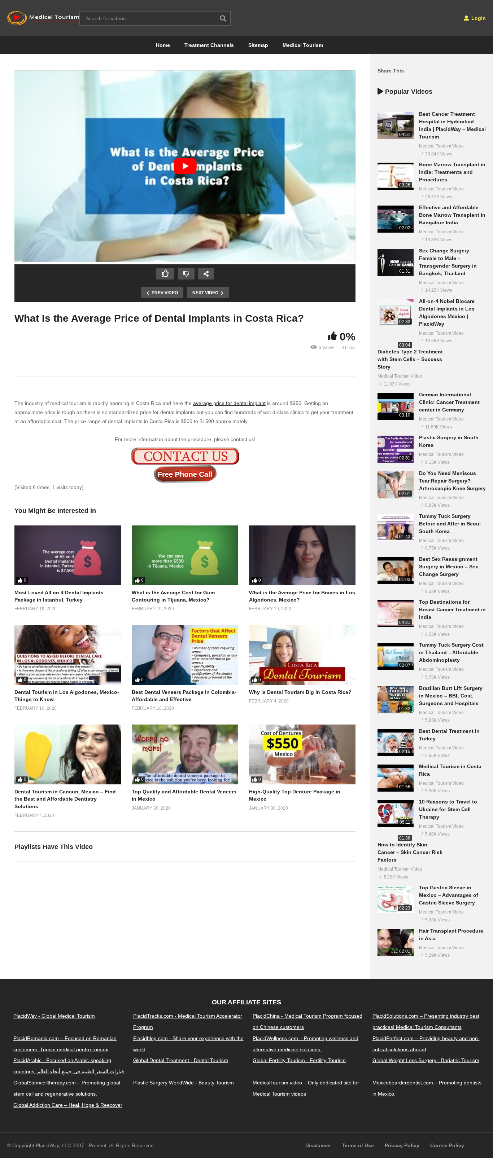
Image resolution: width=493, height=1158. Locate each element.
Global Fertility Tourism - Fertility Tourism (299, 1060)
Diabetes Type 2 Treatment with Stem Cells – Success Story (410, 359)
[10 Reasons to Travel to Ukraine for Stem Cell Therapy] (396, 813)
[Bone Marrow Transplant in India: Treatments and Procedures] (396, 176)
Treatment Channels (209, 45)
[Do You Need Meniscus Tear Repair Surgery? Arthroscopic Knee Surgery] (396, 484)
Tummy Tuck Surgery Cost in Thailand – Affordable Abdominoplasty (451, 652)
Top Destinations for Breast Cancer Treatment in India (452, 609)
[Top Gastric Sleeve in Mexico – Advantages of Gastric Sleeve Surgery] (396, 899)
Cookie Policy (447, 1145)
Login (478, 18)
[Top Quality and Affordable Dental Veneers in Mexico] (185, 754)
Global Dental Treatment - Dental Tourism (180, 1060)
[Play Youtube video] (184, 166)
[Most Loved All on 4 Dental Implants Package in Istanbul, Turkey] (67, 555)
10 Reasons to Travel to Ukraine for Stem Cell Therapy (448, 809)
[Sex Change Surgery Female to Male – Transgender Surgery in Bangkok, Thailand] (396, 262)
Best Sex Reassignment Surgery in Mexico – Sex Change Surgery (448, 566)
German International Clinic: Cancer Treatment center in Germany (449, 402)
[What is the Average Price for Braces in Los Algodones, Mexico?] (302, 555)
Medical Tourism (303, 45)
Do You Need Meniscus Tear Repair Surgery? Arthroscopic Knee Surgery (452, 480)
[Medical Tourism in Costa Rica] (396, 778)
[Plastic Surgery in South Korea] (396, 449)
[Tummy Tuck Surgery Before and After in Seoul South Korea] (396, 527)
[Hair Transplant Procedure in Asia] (396, 942)
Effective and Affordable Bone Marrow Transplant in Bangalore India (452, 214)
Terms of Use (358, 1145)
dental (241, 403)
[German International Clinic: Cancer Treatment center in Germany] (396, 406)
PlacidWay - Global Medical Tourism (54, 1016)
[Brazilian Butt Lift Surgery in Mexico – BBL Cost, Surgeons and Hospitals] (396, 699)
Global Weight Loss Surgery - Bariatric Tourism (425, 1060)
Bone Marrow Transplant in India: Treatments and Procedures (452, 172)
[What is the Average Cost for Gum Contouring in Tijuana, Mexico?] (185, 555)
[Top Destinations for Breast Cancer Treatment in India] (396, 613)
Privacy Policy (402, 1145)
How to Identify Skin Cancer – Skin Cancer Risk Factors (410, 852)
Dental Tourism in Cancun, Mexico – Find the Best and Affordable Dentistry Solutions (65, 799)
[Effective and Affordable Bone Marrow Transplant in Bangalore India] (396, 219)
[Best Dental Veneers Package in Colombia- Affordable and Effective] (185, 655)
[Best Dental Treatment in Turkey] (396, 742)
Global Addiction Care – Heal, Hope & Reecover (67, 1105)
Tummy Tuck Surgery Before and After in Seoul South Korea (450, 523)
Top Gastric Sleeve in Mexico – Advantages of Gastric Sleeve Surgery (448, 895)
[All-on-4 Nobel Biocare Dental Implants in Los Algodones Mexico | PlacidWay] (396, 312)
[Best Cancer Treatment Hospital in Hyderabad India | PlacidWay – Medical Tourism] (396, 125)
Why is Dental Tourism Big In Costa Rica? (300, 692)
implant (257, 403)
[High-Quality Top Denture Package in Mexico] (302, 754)
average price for (213, 403)
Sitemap (258, 45)
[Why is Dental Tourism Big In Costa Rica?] (302, 655)
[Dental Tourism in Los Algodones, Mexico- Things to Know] (67, 655)
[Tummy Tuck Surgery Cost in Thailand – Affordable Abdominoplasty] (396, 656)
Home (163, 45)
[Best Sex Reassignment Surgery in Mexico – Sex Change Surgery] (396, 570)
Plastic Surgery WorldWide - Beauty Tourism (183, 1083)
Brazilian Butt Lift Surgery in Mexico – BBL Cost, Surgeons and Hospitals (451, 695)
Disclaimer (318, 1145)
